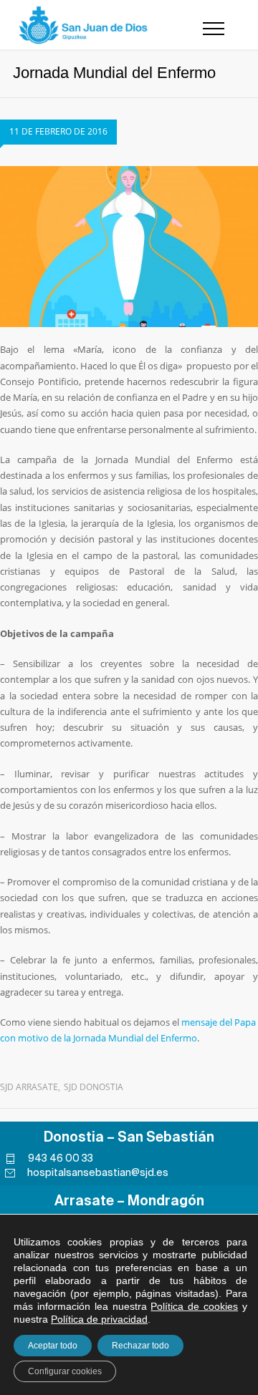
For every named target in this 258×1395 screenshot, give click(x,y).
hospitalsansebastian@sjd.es (97, 1172)
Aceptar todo (52, 1346)
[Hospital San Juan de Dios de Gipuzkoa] (84, 24)
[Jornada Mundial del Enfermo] (129, 246)
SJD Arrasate (29, 1087)
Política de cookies (194, 1306)
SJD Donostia (93, 1087)
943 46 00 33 (60, 1158)
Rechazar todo (140, 1346)
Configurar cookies (65, 1371)
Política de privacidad (99, 1319)
